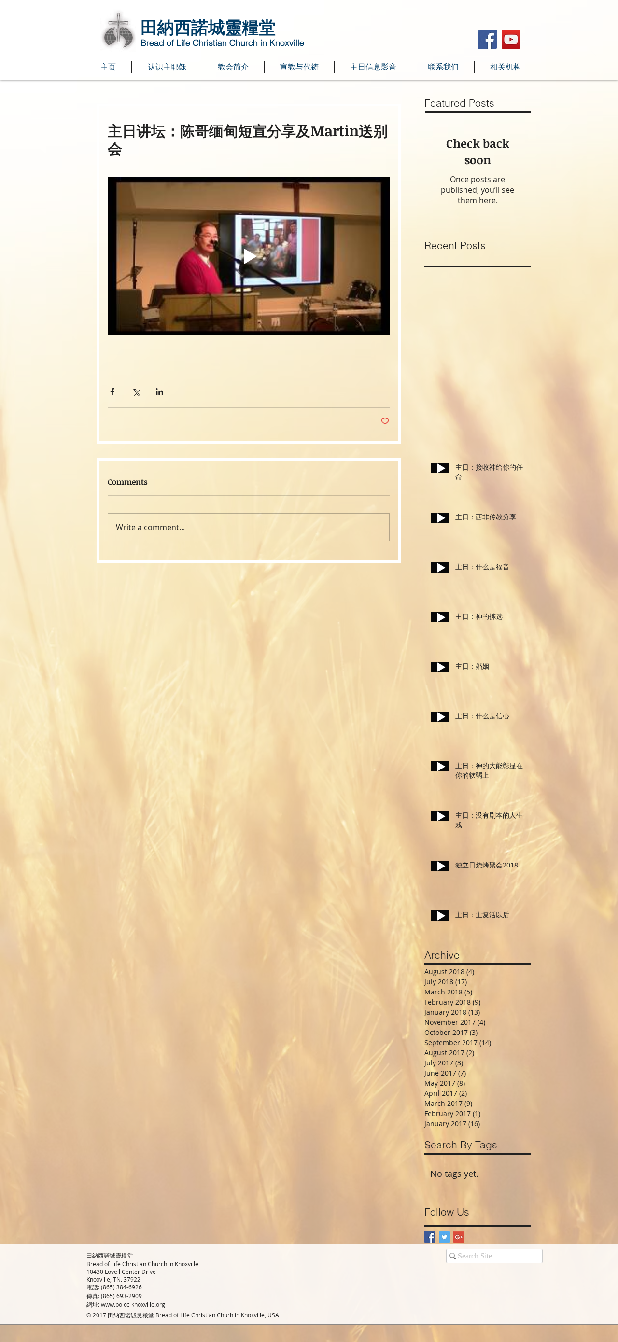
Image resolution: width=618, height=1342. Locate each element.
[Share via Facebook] (112, 391)
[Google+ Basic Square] (458, 1237)
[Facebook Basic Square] (429, 1237)
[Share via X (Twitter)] (135, 391)
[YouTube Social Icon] (511, 39)
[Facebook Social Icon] (487, 39)
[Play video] (249, 256)
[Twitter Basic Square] (444, 1237)
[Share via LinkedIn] (159, 391)
